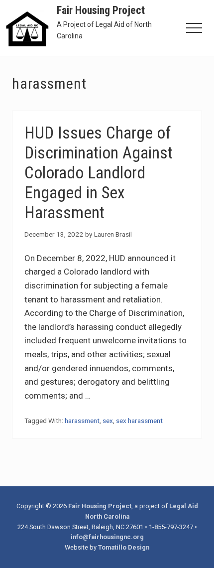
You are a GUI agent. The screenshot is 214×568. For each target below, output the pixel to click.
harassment (82, 421)
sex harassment (139, 421)
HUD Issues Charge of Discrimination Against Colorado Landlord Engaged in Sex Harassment (98, 172)
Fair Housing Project (101, 10)
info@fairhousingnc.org (107, 537)
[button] (194, 27)
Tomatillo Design (123, 547)
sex (108, 421)
